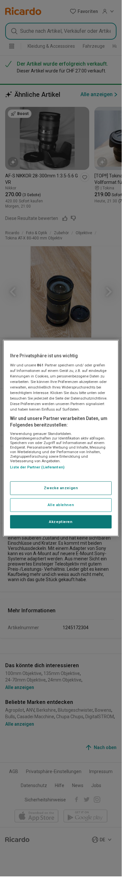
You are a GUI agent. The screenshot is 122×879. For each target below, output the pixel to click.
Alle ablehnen (61, 504)
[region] (60, 438)
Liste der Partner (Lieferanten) (37, 467)
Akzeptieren (60, 521)
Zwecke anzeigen (61, 487)
